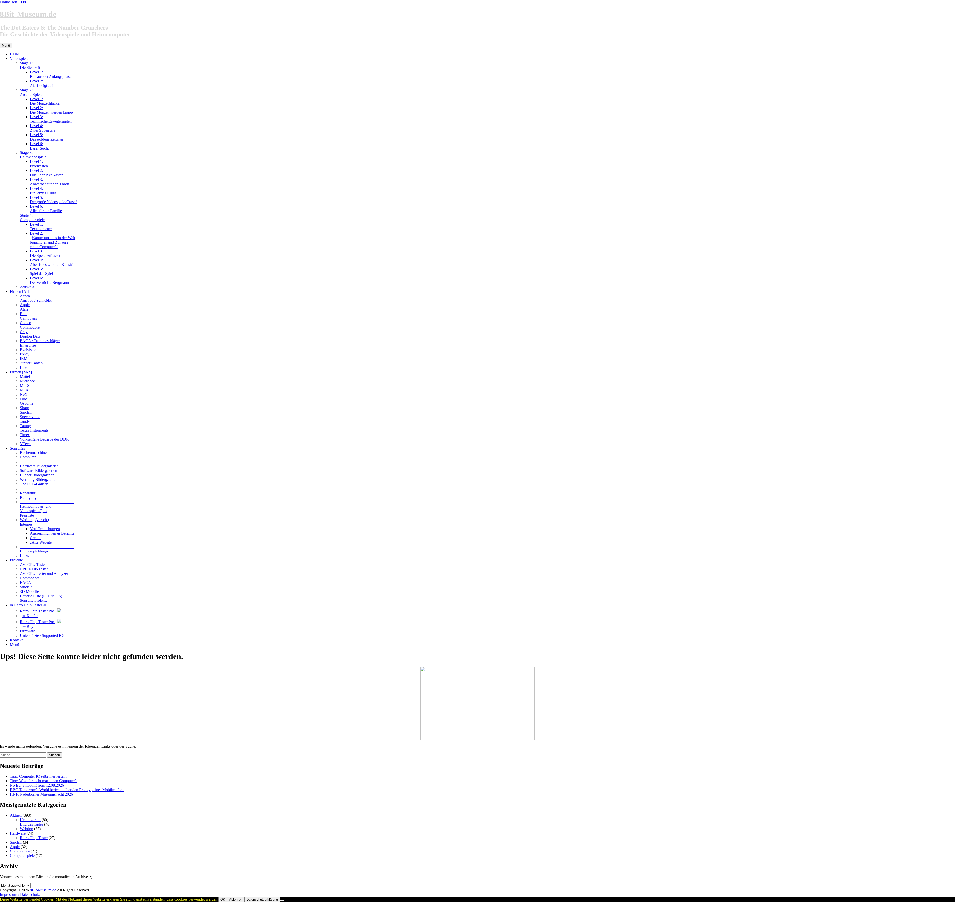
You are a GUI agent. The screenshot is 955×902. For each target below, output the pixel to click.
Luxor (25, 367)
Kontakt (16, 640)
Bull (23, 314)
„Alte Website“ (41, 542)
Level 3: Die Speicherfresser (45, 253)
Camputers (28, 318)
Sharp (24, 408)
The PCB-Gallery (34, 484)
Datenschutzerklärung (262, 899)
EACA (25, 582)
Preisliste (27, 515)
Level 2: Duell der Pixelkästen (46, 172)
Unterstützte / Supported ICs (42, 635)
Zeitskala (27, 287)
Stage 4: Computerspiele (32, 217)
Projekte (16, 560)
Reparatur (27, 493)
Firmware (27, 631)
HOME (16, 54)
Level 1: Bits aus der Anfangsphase (50, 74)
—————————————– (47, 461)
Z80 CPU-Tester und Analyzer (44, 573)
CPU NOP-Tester (34, 569)
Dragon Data (30, 336)
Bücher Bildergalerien (37, 475)
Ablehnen (235, 899)
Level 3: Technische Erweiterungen (51, 119)
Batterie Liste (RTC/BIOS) (41, 596)
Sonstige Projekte (33, 600)
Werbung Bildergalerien (38, 479)
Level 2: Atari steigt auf (41, 83)
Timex (25, 435)
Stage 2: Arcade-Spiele (31, 92)
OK (222, 899)
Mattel (25, 376)
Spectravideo (30, 417)
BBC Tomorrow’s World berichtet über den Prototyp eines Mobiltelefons (67, 790)
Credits (35, 538)
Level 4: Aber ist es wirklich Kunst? (51, 262)
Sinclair (26, 412)
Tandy (25, 421)
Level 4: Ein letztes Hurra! (43, 190)
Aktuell (16, 815)
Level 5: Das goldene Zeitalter (46, 137)
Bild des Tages (31, 824)
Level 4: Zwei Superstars (42, 128)
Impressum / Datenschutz (20, 894)
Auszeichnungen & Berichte (52, 533)
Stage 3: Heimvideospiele (33, 154)
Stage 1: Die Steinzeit (30, 65)
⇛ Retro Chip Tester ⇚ (28, 605)
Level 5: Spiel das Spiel (41, 271)
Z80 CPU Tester (33, 564)
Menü (14, 644)
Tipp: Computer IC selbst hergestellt (38, 776)
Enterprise (28, 345)
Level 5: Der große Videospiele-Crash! (53, 199)
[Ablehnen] (282, 900)
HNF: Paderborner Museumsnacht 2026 (41, 794)
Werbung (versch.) (34, 520)
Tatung (25, 426)
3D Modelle (29, 591)
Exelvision (28, 350)
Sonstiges (17, 448)
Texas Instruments (34, 430)
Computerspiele (22, 855)
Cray (24, 332)
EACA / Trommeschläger (40, 341)
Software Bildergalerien (38, 470)
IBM (23, 358)
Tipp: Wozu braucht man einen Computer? (43, 781)
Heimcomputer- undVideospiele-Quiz (35, 508)
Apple (25, 305)
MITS (24, 385)
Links (24, 555)
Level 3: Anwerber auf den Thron (49, 181)
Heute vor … (30, 820)
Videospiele (19, 58)
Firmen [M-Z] (21, 372)
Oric (23, 399)
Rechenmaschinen (34, 453)
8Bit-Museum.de (28, 14)
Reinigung (28, 497)
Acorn (25, 296)
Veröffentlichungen (45, 529)
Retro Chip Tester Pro (37, 611)
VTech (25, 444)
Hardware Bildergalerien (39, 466)
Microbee (27, 381)
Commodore (30, 327)
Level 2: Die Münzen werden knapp (51, 110)
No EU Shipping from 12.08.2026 (37, 785)
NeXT (25, 394)
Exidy (24, 354)
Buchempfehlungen (35, 551)
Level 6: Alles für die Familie (46, 208)
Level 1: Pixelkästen (39, 163)
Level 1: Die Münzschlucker (45, 101)
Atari (24, 309)
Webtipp (26, 829)
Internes (26, 524)
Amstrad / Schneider (36, 300)
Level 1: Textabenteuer (41, 226)
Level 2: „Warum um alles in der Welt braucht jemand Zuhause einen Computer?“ (52, 240)
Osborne (26, 403)
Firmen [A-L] (20, 291)
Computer (28, 457)
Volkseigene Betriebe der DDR (44, 439)
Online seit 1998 (13, 2)
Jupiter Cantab (31, 363)
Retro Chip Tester (34, 838)
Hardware (18, 833)
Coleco (25, 323)
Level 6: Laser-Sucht (39, 146)
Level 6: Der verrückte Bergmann (49, 280)
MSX (24, 390)
